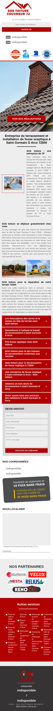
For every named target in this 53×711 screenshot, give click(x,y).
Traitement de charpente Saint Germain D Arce (47, 620)
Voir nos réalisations (26, 119)
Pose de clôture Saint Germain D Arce (11, 619)
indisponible (13, 468)
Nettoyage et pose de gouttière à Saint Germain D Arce (35, 621)
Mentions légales (26, 707)
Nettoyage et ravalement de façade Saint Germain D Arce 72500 (23, 640)
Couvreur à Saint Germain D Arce (47, 650)
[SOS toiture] (18, 8)
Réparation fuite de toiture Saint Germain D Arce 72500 (47, 637)
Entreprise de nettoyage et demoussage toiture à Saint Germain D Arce (35, 641)
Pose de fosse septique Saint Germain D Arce (11, 633)
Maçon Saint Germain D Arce (23, 623)
